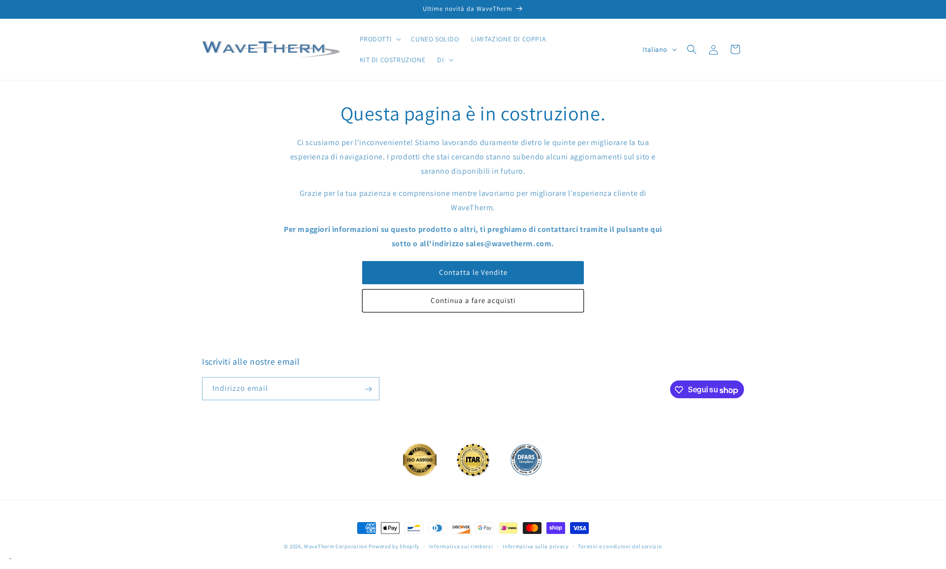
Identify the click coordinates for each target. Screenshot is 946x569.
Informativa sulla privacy (536, 545)
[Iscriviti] (368, 389)
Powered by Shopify (394, 546)
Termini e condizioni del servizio (620, 545)
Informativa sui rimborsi (461, 545)
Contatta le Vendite (473, 272)
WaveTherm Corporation (336, 546)
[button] (379, 39)
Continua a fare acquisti (473, 300)
